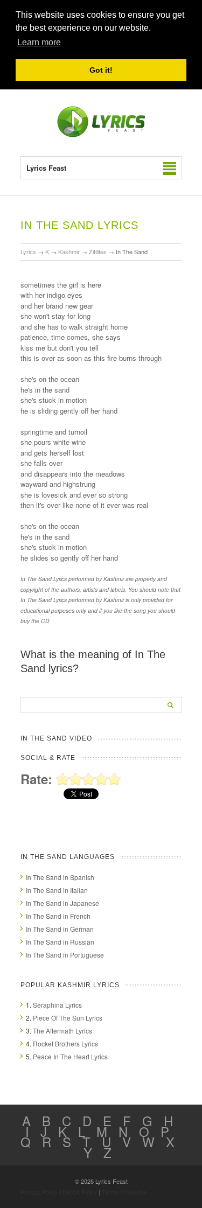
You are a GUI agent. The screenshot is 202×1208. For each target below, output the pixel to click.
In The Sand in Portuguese (65, 954)
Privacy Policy (39, 1192)
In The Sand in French (58, 915)
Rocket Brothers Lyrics (65, 1043)
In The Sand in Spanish (60, 877)
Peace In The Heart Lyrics (70, 1056)
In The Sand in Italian (57, 890)
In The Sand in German (60, 928)
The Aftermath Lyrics (62, 1030)
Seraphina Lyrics (57, 1004)
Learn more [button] (39, 42)
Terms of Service (124, 1192)
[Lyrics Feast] (101, 135)
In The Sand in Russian (60, 941)
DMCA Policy (79, 1192)
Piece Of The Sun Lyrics (67, 1017)
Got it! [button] (101, 70)
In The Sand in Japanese (62, 902)
